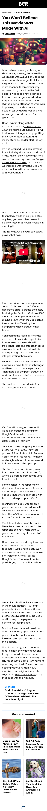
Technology (7, 12)
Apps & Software (23, 12)
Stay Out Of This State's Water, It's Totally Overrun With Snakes (11, 787)
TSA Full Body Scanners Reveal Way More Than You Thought (35, 745)
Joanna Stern (21, 128)
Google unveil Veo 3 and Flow (23, 161)
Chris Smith (10, 34)
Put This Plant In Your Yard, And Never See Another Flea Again (34, 787)
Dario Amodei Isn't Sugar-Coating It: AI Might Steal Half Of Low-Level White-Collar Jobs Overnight (22, 695)
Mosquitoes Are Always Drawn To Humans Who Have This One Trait (11, 747)
